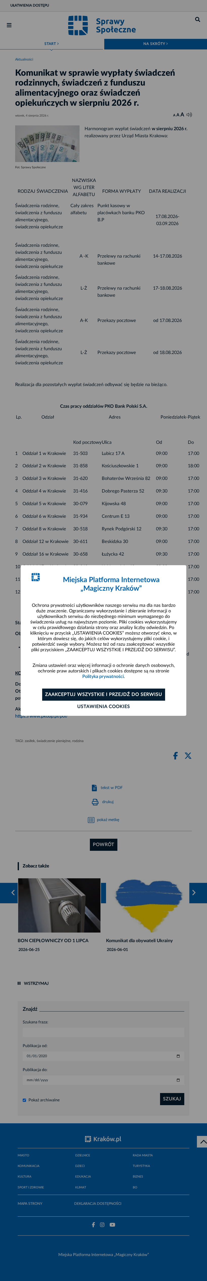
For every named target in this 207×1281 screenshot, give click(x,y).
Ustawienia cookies (103, 706)
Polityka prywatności (103, 676)
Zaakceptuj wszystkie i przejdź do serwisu (103, 694)
